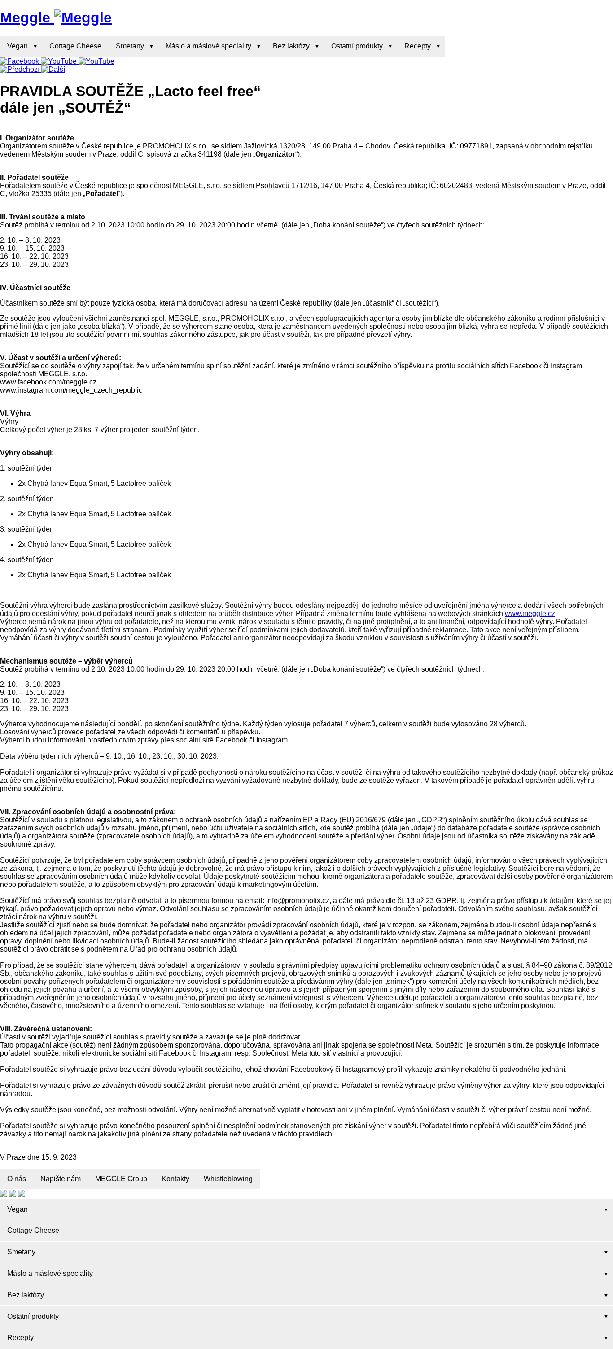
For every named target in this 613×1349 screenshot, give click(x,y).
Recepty (417, 46)
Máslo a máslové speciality (208, 46)
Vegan (17, 46)
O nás (16, 1179)
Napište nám (60, 1179)
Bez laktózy (291, 46)
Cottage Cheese (75, 46)
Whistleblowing (228, 1179)
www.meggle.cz (530, 613)
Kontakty (175, 1179)
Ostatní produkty (357, 46)
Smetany (130, 46)
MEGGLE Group (121, 1179)
